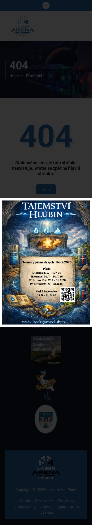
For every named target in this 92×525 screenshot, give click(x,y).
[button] (85, 204)
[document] (46, 262)
